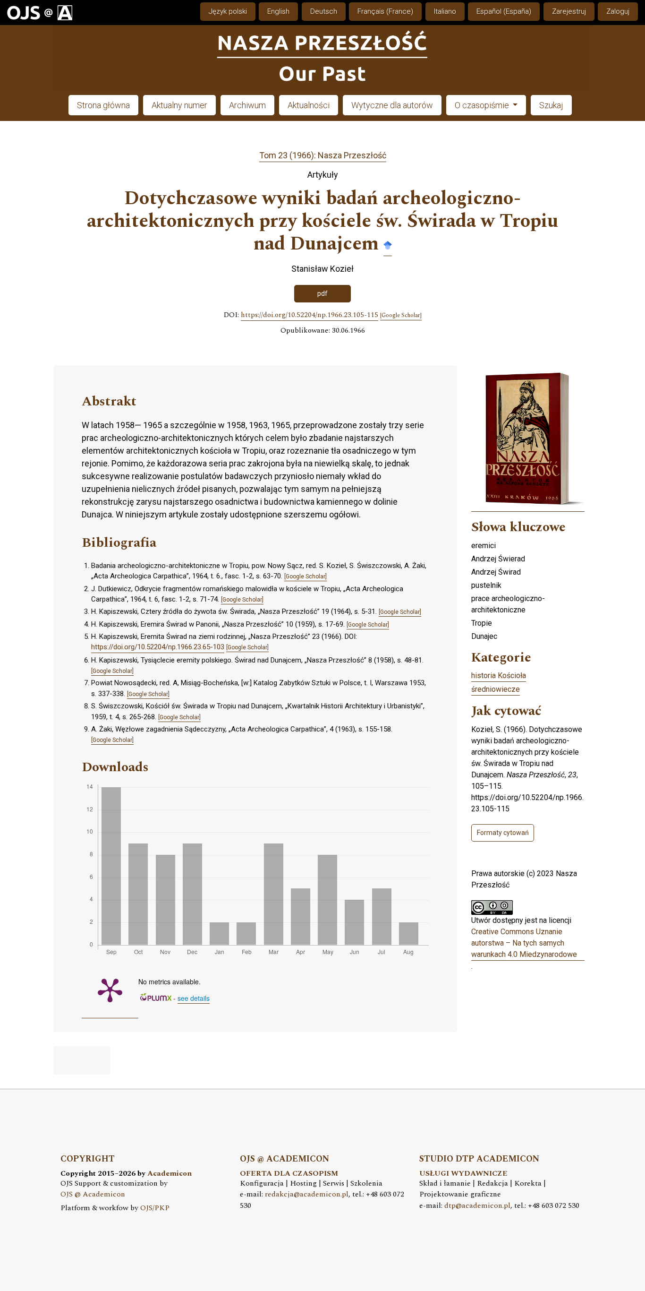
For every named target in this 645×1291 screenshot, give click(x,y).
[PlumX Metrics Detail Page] (110, 989)
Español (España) (503, 11)
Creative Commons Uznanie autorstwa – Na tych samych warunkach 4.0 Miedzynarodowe (524, 943)
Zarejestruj (569, 11)
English (278, 11)
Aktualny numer (179, 105)
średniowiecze (495, 689)
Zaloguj (617, 11)
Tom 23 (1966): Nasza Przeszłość (322, 155)
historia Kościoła (498, 675)
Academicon (169, 1173)
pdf (322, 293)
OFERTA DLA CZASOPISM (289, 1173)
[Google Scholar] (387, 244)
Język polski (228, 11)
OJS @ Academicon (92, 1194)
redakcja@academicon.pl (306, 1194)
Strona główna (103, 105)
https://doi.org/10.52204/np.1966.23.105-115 (309, 315)
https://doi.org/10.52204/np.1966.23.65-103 (157, 647)
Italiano (445, 11)
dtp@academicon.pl (477, 1205)
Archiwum (247, 105)
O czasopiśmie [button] (483, 105)
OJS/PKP (155, 1208)
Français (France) (385, 11)
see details (194, 998)
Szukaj (551, 105)
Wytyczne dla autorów (392, 105)
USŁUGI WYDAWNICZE (463, 1173)
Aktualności (309, 105)
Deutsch (323, 11)
